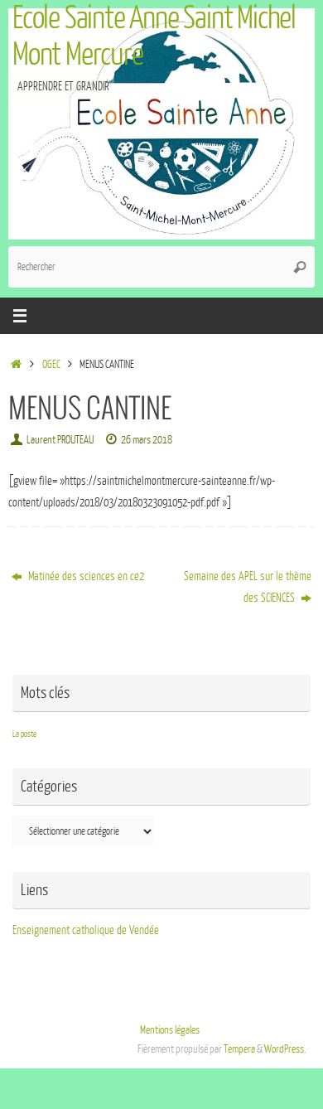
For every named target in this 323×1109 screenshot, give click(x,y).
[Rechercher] (300, 267)
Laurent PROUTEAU (60, 440)
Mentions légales (170, 1030)
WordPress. (285, 1049)
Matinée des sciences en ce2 (85, 576)
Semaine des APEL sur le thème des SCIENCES (247, 586)
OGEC (51, 364)
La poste (24, 734)
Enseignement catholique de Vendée (85, 930)
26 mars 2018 (146, 440)
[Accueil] (16, 364)
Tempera (239, 1049)
